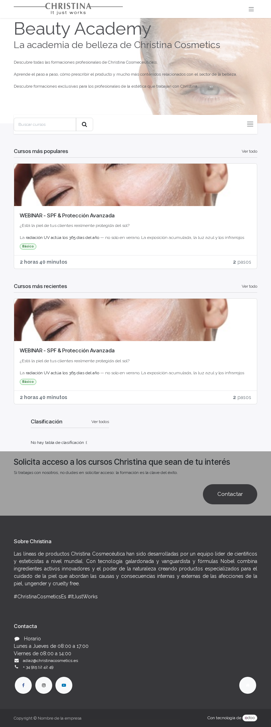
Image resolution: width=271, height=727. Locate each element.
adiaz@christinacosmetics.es (50, 660)
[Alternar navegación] (251, 9)
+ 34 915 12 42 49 (38, 666)
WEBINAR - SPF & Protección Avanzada (67, 215)
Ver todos (100, 421)
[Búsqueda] (84, 124)
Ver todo (249, 151)
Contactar (230, 494)
